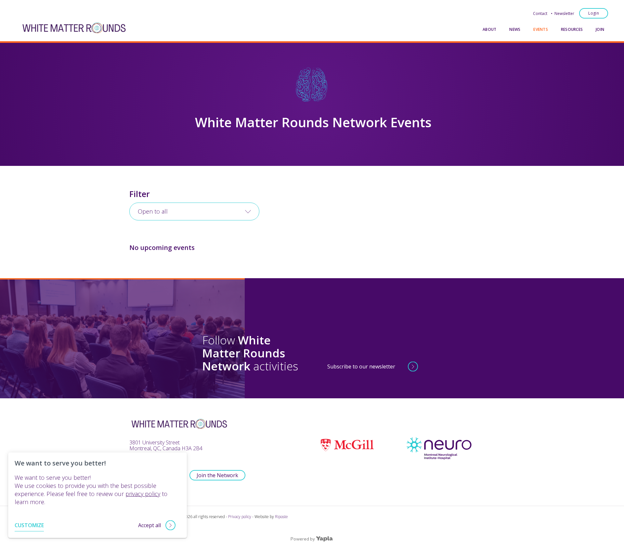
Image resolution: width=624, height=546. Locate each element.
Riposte (281, 516)
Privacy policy (239, 516)
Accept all (149, 525)
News (514, 29)
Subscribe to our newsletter (361, 366)
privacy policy (142, 494)
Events (540, 29)
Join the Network (217, 475)
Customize (29, 525)
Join (600, 29)
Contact (540, 13)
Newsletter (564, 13)
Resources (572, 29)
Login (593, 13)
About (489, 29)
